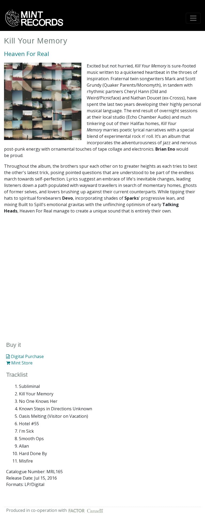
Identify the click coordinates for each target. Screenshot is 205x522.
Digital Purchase (27, 356)
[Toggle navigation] (193, 18)
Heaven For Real (26, 54)
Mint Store (21, 363)
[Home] (36, 18)
